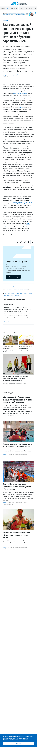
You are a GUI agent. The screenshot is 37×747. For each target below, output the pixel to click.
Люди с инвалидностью (23, 75)
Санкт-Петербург (10, 286)
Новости (5, 20)
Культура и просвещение (9, 75)
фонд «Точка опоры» (20, 93)
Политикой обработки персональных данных (15, 739)
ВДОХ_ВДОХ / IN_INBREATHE (22, 203)
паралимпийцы (24, 289)
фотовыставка (7, 291)
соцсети (21, 107)
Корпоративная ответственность (17, 383)
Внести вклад (13, 277)
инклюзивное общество (12, 289)
